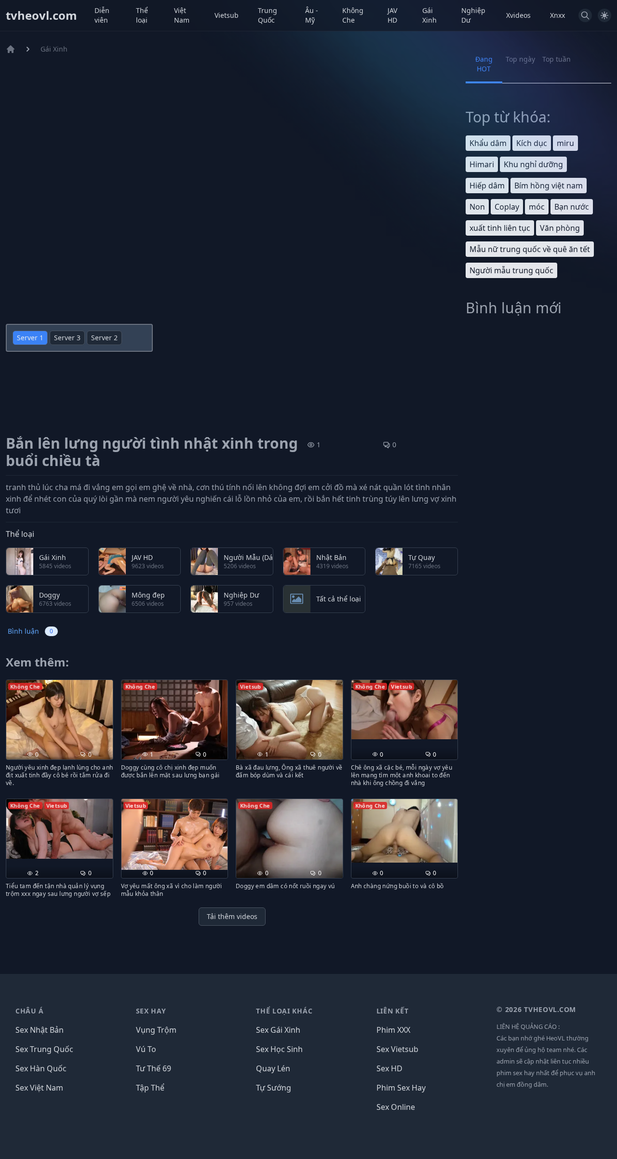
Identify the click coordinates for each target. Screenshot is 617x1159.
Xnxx (557, 15)
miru (565, 143)
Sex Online (395, 1107)
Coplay (507, 206)
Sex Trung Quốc (44, 1049)
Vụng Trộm (156, 1030)
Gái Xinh (429, 15)
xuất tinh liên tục (499, 228)
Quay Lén (273, 1068)
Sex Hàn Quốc (41, 1068)
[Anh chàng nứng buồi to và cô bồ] (404, 831)
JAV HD (392, 15)
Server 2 (104, 337)
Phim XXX (393, 1030)
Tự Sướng (273, 1087)
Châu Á (29, 1010)
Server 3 (67, 337)
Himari (481, 164)
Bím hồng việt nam (548, 185)
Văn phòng (560, 228)
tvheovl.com (41, 15)
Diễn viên (101, 15)
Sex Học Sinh (279, 1049)
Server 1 (30, 337)
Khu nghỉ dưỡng (533, 164)
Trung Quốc (267, 15)
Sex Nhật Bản (39, 1030)
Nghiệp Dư (473, 15)
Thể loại (142, 15)
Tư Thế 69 (153, 1068)
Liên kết (392, 1010)
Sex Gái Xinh (278, 1030)
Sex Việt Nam (39, 1087)
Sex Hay (151, 1010)
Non (477, 206)
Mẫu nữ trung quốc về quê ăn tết (529, 249)
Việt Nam (181, 15)
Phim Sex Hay (401, 1087)
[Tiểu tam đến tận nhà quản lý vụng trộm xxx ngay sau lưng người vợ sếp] (59, 829)
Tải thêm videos (232, 916)
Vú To (146, 1049)
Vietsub (227, 15)
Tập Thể (150, 1087)
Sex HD (389, 1068)
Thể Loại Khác (284, 1010)
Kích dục (531, 143)
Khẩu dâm (488, 143)
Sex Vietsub (397, 1049)
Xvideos (518, 15)
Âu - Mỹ (311, 15)
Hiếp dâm (487, 185)
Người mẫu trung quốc (511, 270)
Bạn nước (571, 206)
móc (537, 206)
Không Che (352, 15)
